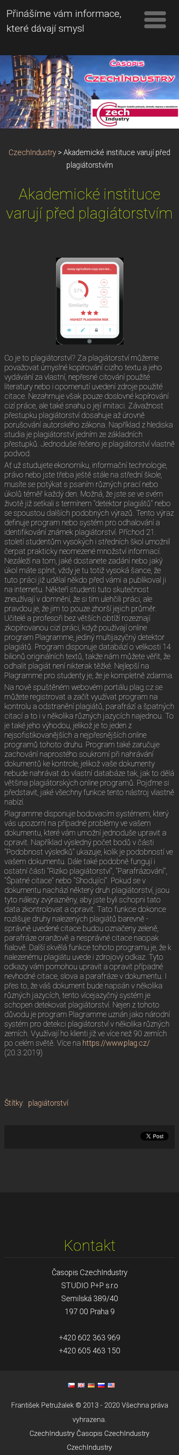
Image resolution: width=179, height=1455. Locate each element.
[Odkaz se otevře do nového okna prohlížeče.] (89, 300)
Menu (155, 20)
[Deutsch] (91, 1385)
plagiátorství (48, 1103)
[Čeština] (71, 1385)
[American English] (111, 1385)
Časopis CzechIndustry (112, 1433)
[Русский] (101, 1385)
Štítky (13, 1103)
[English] (81, 1385)
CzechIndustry (32, 152)
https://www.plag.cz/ (116, 1043)
